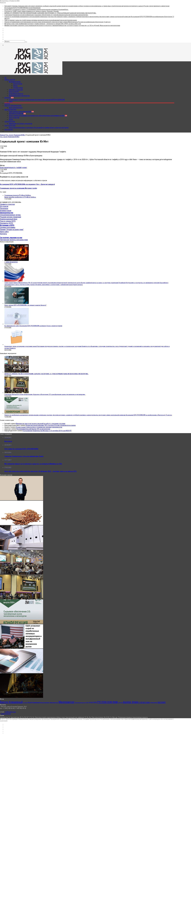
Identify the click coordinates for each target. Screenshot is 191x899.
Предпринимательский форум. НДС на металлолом (33, 429)
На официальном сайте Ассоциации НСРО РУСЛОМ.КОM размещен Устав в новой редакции (33, 326)
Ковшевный (36, 702)
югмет (24, 168)
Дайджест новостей (16, 90)
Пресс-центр (9, 80)
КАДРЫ (7, 104)
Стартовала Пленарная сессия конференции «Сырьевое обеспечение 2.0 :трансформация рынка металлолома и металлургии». (46, 15)
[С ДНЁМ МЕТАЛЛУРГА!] (16, 260)
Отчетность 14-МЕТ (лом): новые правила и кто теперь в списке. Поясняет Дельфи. (31, 11)
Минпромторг (67, 702)
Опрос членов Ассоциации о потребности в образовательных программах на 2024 (38, 116)
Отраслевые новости (16, 94)
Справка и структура (7, 204)
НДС (87, 702)
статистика (144, 702)
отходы (120, 702)
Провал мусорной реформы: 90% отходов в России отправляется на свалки (51, 425)
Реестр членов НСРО (12, 106)
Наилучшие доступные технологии (20, 124)
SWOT (11, 102)
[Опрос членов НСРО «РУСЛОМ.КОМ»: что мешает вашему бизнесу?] (16, 303)
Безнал (9, 98)
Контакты (8, 130)
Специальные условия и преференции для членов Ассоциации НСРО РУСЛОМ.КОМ (37, 100)
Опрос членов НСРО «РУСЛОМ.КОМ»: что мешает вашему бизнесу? (25, 305)
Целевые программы (7, 227)
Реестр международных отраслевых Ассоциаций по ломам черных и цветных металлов (39, 128)
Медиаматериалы (15, 82)
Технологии (9, 122)
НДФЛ (91, 702)
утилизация (153, 702)
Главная (2, 135)
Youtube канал (18, 88)
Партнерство (9, 126)
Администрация (5, 211)
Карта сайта (4, 232)
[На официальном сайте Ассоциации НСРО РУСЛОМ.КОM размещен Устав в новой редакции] (16, 324)
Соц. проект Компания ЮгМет (15, 135)
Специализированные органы (10, 215)
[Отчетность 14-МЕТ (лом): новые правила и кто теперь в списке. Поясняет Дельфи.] (21, 549)
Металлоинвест (45, 702)
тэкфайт (19, 168)
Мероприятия (10, 110)
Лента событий (14, 118)
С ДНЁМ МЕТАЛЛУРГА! (11, 262)
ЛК (5, 78)
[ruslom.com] (31, 60)
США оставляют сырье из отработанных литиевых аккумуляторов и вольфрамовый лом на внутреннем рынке (40, 20)
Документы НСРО (6, 223)
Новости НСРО (14, 92)
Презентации (17, 84)
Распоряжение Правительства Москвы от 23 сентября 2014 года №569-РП (47, 431)
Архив (11, 120)
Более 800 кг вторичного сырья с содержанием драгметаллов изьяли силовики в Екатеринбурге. (36, 9)
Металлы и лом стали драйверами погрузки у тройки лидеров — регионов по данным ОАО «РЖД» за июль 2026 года (42, 24)
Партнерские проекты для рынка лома (14, 240)
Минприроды (54, 702)
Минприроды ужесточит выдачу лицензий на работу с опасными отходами (40, 423)
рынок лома (130, 702)
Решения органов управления (10, 217)
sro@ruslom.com (10, 712)
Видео (15, 86)
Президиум (4, 208)
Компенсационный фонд (8, 219)
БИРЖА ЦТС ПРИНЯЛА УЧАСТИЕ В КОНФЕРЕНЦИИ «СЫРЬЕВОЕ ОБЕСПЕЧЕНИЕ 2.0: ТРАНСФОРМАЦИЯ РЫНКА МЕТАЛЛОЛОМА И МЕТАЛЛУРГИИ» (50, 13)
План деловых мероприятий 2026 (21, 112)
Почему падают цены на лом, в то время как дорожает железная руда (39, 427)
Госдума (25, 702)
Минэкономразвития (80, 702)
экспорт (161, 702)
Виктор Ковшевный (11, 702)
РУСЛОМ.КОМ (104, 702)
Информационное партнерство (19, 96)
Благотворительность (8, 168)
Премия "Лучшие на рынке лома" (12, 230)
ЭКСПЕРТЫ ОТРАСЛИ (17, 114)
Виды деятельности (15, 108)
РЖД (95, 702)
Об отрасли (4, 206)
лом (115, 702)
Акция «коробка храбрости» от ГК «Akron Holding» (20, 197)
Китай (30, 702)
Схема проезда (6, 714)
